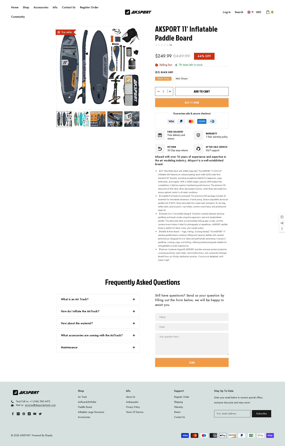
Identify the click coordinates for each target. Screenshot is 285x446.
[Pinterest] (23, 413)
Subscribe (261, 413)
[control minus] (157, 91)
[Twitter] (40, 413)
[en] (249, 12)
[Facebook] (12, 413)
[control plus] (171, 91)
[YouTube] (34, 413)
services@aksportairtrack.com (40, 405)
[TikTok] (29, 413)
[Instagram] (18, 413)
